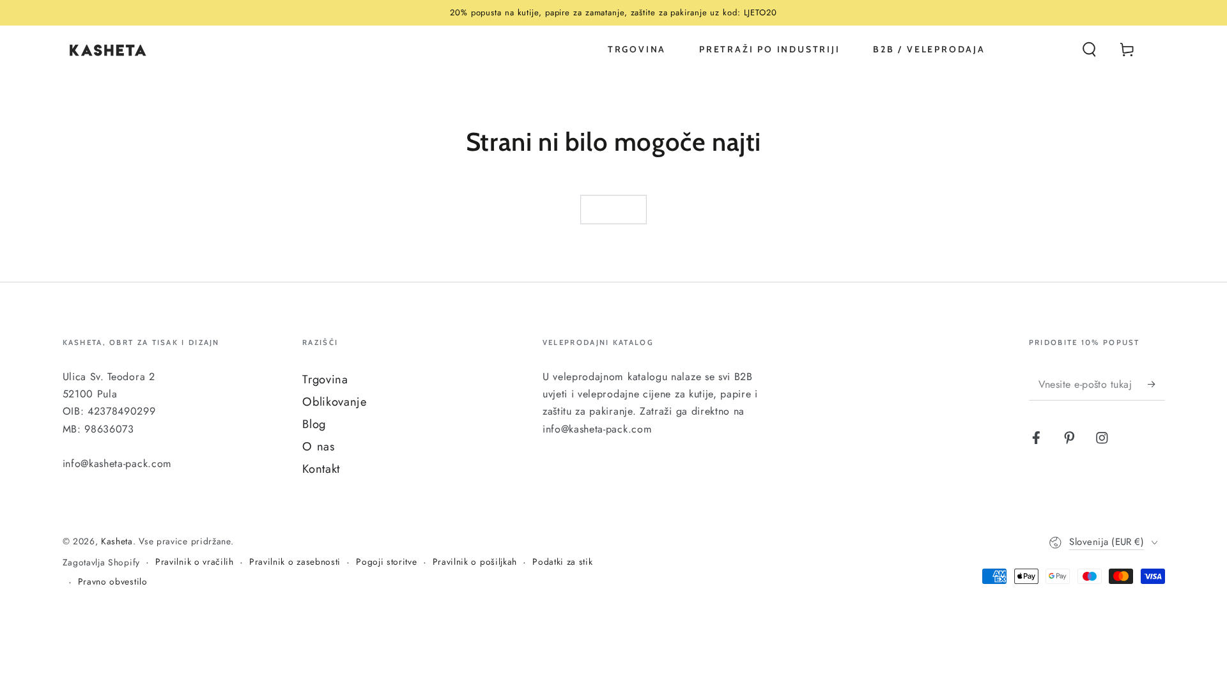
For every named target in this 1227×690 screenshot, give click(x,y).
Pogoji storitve (386, 562)
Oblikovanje (334, 401)
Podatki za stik (562, 562)
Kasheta (117, 541)
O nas (318, 446)
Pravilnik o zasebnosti (295, 562)
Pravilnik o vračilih (194, 562)
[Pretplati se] (1156, 384)
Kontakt (321, 468)
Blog (314, 424)
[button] (1089, 49)
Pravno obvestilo (113, 582)
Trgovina (325, 379)
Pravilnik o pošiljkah (475, 562)
